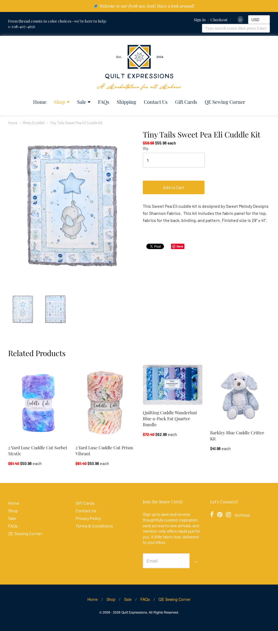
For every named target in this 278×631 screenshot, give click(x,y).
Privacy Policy (88, 518)
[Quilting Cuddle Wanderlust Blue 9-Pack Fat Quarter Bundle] (173, 385)
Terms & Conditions (94, 525)
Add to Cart (173, 187)
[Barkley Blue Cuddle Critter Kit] (240, 395)
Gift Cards (186, 102)
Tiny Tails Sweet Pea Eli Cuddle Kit (76, 123)
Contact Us (156, 102)
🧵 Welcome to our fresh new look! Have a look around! (143, 6)
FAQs (103, 102)
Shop (59, 102)
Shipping (126, 102)
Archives (242, 515)
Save (179, 246)
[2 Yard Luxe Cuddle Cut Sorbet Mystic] (38, 402)
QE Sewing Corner (225, 102)
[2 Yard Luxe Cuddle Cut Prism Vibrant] (105, 402)
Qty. (146, 148)
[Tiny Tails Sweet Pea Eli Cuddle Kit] (22, 309)
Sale (81, 102)
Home (39, 102)
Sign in (200, 19)
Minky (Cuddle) (34, 123)
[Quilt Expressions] (139, 67)
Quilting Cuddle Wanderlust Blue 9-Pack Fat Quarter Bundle (170, 418)
